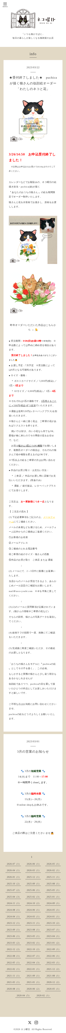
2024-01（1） (54, 916)
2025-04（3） (14, 897)
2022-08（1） (14, 956)
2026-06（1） (34, 864)
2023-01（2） (54, 943)
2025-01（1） (54, 897)
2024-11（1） (14, 903)
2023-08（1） (34, 930)
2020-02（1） (44, 995)
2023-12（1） (14, 923)
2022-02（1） (14, 969)
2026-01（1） (14, 877)
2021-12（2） (54, 969)
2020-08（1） (14, 989)
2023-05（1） (34, 936)
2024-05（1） (54, 910)
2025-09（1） (34, 883)
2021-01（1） (34, 982)
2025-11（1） (54, 877)
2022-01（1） (34, 969)
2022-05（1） (14, 962)
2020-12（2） (54, 982)
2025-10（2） (14, 883)
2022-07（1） (34, 956)
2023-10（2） (54, 923)
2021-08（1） (54, 976)
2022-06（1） (54, 956)
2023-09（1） (14, 930)
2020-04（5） (24, 995)
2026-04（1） (14, 870)
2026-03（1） (34, 870)
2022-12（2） (14, 949)
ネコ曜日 (25, 1029)
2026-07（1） (14, 864)
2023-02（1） (34, 943)
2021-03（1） (14, 982)
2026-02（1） (54, 870)
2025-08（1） (54, 883)
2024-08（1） (14, 910)
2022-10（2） (34, 949)
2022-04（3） (34, 962)
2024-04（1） (14, 916)
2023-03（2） (14, 943)
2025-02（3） (34, 897)
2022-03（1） (54, 962)
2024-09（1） (54, 903)
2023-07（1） (54, 930)
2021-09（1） (34, 976)
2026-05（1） (54, 864)
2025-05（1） (54, 890)
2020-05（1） (54, 989)
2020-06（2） (34, 989)
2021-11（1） (14, 976)
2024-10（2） (34, 903)
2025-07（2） (14, 890)
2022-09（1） (54, 949)
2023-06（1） (14, 936)
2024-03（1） (34, 916)
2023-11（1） (34, 923)
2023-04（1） (54, 936)
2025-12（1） (34, 877)
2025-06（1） (34, 890)
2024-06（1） (34, 910)
